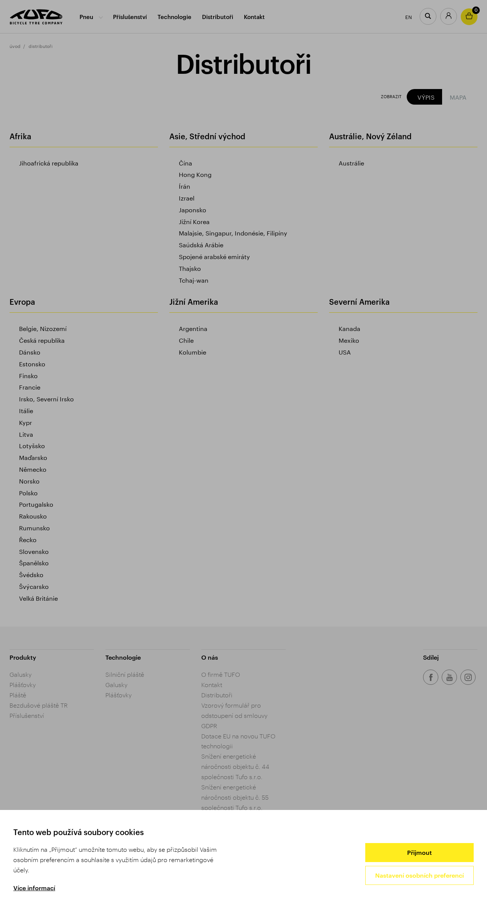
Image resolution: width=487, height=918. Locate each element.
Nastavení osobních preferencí (419, 875)
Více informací (34, 887)
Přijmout (419, 852)
